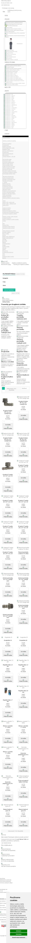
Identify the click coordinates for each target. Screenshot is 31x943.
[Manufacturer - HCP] (8, 106)
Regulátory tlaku (9, 53)
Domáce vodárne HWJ (10, 74)
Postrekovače (19, 43)
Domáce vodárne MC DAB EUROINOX (14, 79)
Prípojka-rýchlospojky (7, 181)
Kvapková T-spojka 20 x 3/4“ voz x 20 (8, 552)
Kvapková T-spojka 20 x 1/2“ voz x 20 (23, 527)
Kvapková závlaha (6, 208)
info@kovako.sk (8, 845)
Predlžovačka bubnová (7, 252)
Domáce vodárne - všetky (11, 72)
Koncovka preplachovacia (22, 364)
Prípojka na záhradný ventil (8, 179)
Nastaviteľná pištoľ (6, 185)
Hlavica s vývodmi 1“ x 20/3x (23, 726)
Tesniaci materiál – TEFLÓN (8, 156)
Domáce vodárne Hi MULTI (12, 75)
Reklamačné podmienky (5, 880)
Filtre (3, 223)
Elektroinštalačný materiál (8, 231)
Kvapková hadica (6, 209)
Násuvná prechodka (20, 328)
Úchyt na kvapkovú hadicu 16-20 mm (23, 781)
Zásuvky (4, 248)
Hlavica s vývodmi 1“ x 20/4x (7, 752)
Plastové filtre (5, 225)
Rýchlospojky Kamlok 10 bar (8, 173)
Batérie (4, 258)
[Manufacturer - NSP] (8, 114)
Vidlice (4, 249)
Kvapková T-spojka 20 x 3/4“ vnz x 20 (8, 501)
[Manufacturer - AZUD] (9, 98)
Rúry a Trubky (5, 233)
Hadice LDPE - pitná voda (8, 202)
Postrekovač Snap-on (7, 186)
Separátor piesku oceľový (8, 228)
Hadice (4, 201)
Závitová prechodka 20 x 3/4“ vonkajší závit (23, 607)
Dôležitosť (24, 388)
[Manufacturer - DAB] (8, 99)
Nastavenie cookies (5, 922)
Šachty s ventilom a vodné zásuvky (10, 219)
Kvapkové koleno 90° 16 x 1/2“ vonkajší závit (7, 412)
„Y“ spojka (4, 182)
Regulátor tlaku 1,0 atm (8, 665)
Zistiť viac (3, 835)
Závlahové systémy (6, 143)
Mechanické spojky (6, 159)
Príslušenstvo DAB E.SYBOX (12, 84)
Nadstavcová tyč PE (6, 196)
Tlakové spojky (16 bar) (7, 165)
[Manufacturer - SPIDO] (9, 123)
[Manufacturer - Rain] (8, 119)
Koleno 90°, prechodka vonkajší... (5, 317)
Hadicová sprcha (6, 183)
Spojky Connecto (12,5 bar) (8, 166)
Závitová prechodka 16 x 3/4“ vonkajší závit (23, 579)
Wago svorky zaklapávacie (8, 236)
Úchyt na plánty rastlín (7, 188)
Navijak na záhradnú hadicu (8, 193)
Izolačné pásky (5, 246)
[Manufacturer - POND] (9, 118)
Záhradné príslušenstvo (8, 176)
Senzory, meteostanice (11, 54)
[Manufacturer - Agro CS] (9, 95)
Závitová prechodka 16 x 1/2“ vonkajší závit (8, 579)
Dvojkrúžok (5, 351)
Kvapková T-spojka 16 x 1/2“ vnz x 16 (8, 475)
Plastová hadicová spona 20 (23, 810)
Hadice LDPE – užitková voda (9, 203)
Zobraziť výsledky (9, 290)
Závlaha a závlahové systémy (9, 140)
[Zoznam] (3, 391)
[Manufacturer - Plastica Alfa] (10, 117)
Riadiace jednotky (10, 50)
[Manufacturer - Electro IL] (9, 102)
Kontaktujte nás (3, 889)
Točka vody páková (6, 195)
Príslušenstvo (9, 55)
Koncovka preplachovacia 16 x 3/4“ (23, 755)
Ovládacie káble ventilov (8, 256)
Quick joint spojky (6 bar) (8, 162)
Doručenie (2, 878)
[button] (7, 19)
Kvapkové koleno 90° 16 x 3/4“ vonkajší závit (23, 403)
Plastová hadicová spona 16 (7, 810)
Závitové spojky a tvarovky (8, 168)
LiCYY (3, 255)
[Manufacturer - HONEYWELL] (10, 107)
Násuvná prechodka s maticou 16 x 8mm (23, 552)
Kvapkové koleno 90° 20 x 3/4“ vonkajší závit (23, 439)
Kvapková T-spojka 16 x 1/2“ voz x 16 (23, 501)
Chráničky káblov (6, 243)
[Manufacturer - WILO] (9, 126)
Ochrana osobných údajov (6, 882)
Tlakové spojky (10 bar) (7, 163)
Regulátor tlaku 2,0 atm (23, 691)
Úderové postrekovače (11, 57)
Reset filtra (20, 274)
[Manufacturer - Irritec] (9, 110)
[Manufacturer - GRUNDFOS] (10, 105)
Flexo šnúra (5, 251)
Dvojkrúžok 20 (23, 640)
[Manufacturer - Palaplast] (9, 115)
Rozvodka (4, 241)
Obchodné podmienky (5, 881)
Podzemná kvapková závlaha (9, 211)
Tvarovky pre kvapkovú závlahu (9, 172)
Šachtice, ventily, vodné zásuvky (9, 216)
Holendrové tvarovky (7, 169)
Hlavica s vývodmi (7, 362)
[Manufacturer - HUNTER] (9, 109)
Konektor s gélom (6, 232)
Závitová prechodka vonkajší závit (21, 341)
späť (6, 261)
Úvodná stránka (6, 138)
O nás (1, 891)
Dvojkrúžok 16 (8, 640)
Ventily (4, 221)
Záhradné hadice (6, 189)
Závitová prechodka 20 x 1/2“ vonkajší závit (8, 616)
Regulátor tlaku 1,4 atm (23, 665)
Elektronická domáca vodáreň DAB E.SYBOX (15, 83)
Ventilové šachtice (6, 218)
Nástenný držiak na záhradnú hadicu (11, 198)
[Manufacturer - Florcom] (9, 103)
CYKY (3, 253)
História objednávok (4, 892)
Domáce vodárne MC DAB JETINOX (13, 78)
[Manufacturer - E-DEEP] (9, 101)
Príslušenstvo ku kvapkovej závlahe (10, 212)
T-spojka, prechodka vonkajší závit (6, 330)
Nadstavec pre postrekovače (9, 191)
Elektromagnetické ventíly (11, 51)
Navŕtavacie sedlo (6, 161)
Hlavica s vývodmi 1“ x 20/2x (7, 726)
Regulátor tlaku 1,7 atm (8, 700)
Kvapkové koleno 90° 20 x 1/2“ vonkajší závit (7, 439)
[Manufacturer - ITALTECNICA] (10, 111)
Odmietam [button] (18, 934)
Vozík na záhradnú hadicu (8, 192)
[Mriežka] (3, 388)
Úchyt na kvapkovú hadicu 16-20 (7, 376)
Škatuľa (4, 242)
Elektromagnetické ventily (8, 148)
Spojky (4, 245)
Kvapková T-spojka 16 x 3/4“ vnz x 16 (23, 466)
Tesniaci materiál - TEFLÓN (12, 59)
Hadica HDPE (5, 205)
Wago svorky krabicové (7, 238)
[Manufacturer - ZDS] (8, 127)
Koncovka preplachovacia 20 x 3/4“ (8, 783)
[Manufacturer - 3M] (8, 94)
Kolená (4, 235)
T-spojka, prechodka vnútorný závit (22, 317)
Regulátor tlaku (22, 351)
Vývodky (4, 239)
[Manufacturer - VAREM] (9, 125)
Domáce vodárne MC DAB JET (12, 76)
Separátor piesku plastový (8, 226)
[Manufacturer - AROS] (9, 97)
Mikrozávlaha (9, 58)
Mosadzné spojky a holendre (9, 171)
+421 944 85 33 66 (5, 5)
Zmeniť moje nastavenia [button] (18, 937)
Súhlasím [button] (18, 931)
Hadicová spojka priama (8, 178)
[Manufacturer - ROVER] (9, 121)
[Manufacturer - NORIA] (9, 113)
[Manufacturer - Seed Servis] (10, 122)
